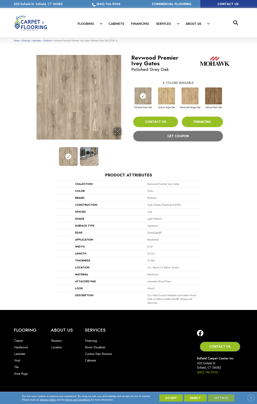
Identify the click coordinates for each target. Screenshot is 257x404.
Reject (195, 398)
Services (163, 23)
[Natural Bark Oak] (213, 96)
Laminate (36, 40)
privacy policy (48, 399)
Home (16, 40)
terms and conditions (77, 399)
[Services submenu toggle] (178, 23)
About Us (193, 23)
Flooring (86, 23)
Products (47, 40)
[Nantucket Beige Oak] (190, 96)
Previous (34, 154)
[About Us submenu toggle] (208, 23)
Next (124, 154)
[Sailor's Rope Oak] (166, 96)
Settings (221, 398)
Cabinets (116, 23)
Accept (171, 398)
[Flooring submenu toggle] (101, 23)
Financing (140, 23)
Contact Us (155, 122)
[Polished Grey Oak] (143, 96)
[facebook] (201, 333)
